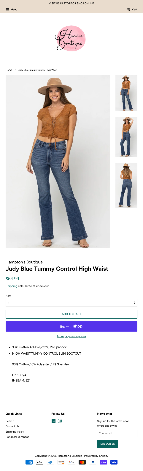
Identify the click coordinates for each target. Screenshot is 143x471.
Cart (134, 9)
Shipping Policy (15, 431)
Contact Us (12, 426)
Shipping (11, 286)
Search (10, 421)
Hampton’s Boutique (70, 455)
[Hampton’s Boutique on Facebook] (53, 421)
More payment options (71, 336)
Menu (13, 9)
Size (8, 296)
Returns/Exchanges (17, 437)
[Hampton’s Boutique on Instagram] (60, 421)
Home (9, 70)
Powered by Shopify (96, 455)
